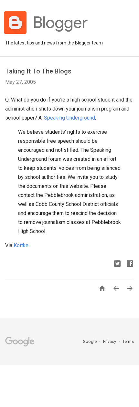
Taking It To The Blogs (38, 71)
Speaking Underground (69, 118)
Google (90, 341)
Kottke (21, 245)
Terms (128, 341)
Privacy (110, 341)
